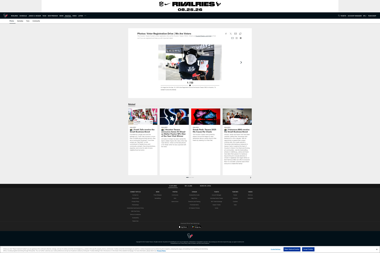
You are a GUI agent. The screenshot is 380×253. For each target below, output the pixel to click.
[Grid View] (236, 38)
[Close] (377, 249)
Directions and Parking (194, 201)
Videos (250, 191)
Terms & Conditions (135, 214)
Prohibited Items (194, 204)
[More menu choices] (85, 15)
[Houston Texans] (190, 236)
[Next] (241, 62)
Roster (235, 195)
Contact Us (135, 195)
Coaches (235, 201)
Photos (175, 191)
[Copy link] (240, 34)
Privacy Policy (135, 201)
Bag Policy (194, 198)
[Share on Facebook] (226, 35)
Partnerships (135, 204)
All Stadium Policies (194, 208)
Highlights (250, 198)
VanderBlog (158, 198)
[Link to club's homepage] (5, 15)
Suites (216, 208)
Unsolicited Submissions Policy (135, 208)
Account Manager (216, 195)
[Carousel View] (232, 38)
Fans (175, 198)
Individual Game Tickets (216, 198)
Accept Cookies (308, 249)
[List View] (241, 38)
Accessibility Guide (194, 195)
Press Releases (158, 195)
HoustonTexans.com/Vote (203, 36)
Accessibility (135, 217)
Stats (235, 204)
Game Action (174, 201)
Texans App (135, 221)
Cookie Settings (275, 249)
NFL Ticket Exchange (216, 201)
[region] (190, 249)
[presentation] (251, 178)
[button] (187, 177)
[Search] (339, 15)
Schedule (235, 198)
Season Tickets (217, 204)
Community (175, 195)
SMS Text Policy (135, 211)
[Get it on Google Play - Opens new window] (196, 227)
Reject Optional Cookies (292, 249)
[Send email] (235, 35)
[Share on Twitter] (230, 35)
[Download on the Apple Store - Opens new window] (182, 227)
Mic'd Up (250, 195)
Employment (135, 198)
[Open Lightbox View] (190, 69)
